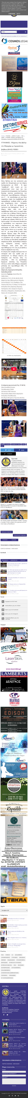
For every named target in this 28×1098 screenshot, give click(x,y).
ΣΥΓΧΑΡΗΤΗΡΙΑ (16, 967)
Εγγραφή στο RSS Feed (11, 601)
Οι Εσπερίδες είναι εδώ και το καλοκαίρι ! (16, 918)
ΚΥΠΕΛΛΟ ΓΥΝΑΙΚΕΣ (15, 962)
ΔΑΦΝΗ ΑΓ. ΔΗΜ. (16, 136)
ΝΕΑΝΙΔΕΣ (21, 965)
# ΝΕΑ (23, 444)
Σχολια (23, 560)
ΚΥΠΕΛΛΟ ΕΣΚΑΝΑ (6, 965)
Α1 (12, 954)
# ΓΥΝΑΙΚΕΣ (7, 444)
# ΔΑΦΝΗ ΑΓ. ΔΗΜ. (16, 444)
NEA (2, 954)
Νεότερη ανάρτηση (7, 532)
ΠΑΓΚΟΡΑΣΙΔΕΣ (5, 967)
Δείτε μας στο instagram (11, 614)
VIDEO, (5, 155)
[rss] (18, 1096)
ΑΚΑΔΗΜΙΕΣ (18, 954)
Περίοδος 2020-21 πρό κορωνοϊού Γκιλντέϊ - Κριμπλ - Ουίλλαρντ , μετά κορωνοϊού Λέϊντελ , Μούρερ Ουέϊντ (17, 1045)
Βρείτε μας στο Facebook (11, 609)
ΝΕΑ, (2, 155)
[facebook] (3, 1014)
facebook (5, 540)
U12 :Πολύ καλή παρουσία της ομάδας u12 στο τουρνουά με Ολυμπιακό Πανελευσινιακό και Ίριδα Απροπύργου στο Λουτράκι (17, 571)
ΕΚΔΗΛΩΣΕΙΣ (11, 960)
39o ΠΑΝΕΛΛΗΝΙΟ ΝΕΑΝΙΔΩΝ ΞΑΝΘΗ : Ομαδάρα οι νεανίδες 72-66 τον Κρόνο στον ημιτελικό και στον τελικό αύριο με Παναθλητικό (14, 522)
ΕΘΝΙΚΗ (3, 960)
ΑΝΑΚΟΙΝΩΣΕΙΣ (5, 957)
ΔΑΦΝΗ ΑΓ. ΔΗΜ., (20, 153)
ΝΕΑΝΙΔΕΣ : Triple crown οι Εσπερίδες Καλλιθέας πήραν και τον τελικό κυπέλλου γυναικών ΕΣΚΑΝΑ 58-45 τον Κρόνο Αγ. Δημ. (13, 489)
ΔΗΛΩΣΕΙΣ (22, 957)
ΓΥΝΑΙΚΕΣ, (14, 153)
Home (2, 136)
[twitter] (7, 1014)
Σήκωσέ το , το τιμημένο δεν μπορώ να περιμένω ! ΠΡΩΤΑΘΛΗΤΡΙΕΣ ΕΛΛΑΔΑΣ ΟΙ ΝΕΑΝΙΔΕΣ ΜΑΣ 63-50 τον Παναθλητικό (13, 506)
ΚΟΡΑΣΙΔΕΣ (4, 962)
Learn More (11, 13)
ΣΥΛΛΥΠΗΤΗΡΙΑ (5, 970)
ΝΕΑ (22, 136)
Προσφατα (5, 560)
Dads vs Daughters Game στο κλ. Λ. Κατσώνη (17, 937)
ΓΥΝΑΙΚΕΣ (8, 136)
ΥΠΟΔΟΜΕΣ (12, 975)
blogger (14, 540)
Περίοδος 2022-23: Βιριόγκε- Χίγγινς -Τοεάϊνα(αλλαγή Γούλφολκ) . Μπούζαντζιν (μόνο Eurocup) (17, 1031)
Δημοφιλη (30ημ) (14, 561)
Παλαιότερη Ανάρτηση (20, 535)
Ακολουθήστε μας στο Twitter (13, 605)
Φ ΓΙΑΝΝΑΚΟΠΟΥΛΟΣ (7, 978)
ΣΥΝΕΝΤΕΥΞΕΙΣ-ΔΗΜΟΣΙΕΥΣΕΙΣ (10, 972)
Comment (9, 454)
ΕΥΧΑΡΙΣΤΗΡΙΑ (21, 960)
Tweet (9, 450)
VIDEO (2, 137)
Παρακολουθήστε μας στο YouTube (12, 618)
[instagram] (9, 1096)
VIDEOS (8, 954)
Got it (18, 13)
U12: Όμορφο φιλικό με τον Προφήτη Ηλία (16, 584)
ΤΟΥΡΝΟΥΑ (4, 975)
